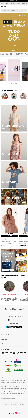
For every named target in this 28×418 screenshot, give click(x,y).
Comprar (9, 235)
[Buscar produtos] (2, 10)
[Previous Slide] (0, 54)
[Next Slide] (27, 54)
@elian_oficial (10, 316)
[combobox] (14, 10)
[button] (2, 6)
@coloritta (20, 316)
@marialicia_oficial (15, 320)
